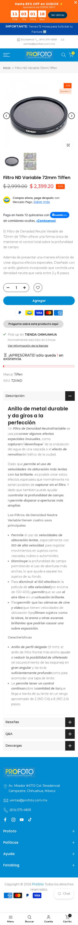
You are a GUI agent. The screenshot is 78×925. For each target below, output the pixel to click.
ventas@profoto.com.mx (39, 43)
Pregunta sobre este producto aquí (33, 324)
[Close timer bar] (75, 2)
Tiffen (18, 374)
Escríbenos (27, 39)
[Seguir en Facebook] (5, 819)
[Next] (71, 116)
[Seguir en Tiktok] (30, 819)
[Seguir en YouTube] (22, 819)
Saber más (42, 202)
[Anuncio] (39, 29)
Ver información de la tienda (28, 346)
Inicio (7, 68)
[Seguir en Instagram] (13, 819)
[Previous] (6, 116)
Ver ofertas (57, 15)
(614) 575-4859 (48, 39)
